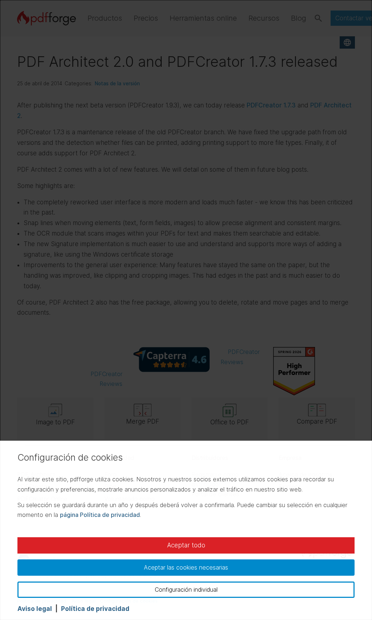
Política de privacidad (95, 608)
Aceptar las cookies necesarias (186, 567)
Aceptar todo (186, 545)
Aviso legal (34, 608)
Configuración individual (186, 589)
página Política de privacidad (100, 514)
